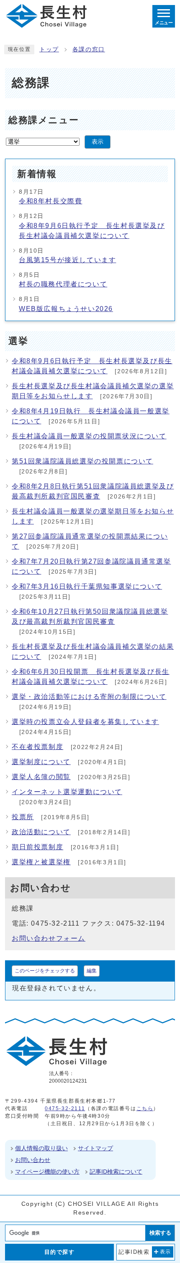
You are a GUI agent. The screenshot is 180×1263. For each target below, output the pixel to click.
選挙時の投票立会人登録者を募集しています (85, 721)
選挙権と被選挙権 (41, 862)
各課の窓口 (88, 49)
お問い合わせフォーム (48, 938)
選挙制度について (41, 761)
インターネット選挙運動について (67, 791)
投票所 (23, 816)
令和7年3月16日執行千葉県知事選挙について (87, 586)
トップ (49, 49)
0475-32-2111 (65, 1108)
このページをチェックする (45, 971)
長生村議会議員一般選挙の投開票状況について (89, 436)
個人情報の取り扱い (41, 1148)
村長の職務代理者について (63, 284)
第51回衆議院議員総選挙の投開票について (82, 461)
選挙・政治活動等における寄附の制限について (89, 696)
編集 (92, 971)
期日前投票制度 (37, 846)
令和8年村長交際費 (50, 201)
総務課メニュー (43, 120)
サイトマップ (95, 1148)
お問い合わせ (32, 1160)
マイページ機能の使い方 (47, 1171)
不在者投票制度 (37, 746)
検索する (160, 1233)
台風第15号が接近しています (67, 259)
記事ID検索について (116, 1171)
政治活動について (41, 831)
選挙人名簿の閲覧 (41, 776)
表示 (97, 142)
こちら (145, 1108)
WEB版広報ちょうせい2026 (66, 308)
